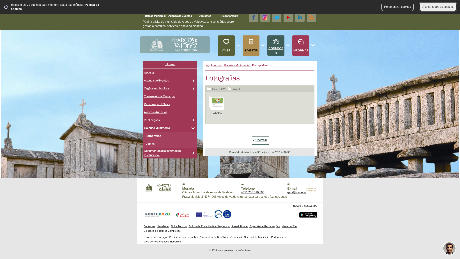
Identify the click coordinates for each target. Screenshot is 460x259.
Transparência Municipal (159, 96)
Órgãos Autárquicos (156, 88)
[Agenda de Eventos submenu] (193, 81)
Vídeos (150, 143)
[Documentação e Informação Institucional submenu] (193, 153)
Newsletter (163, 226)
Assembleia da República (214, 237)
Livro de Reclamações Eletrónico (162, 241)
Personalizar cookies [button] (397, 6)
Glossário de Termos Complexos (162, 230)
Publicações (152, 120)
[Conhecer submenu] (288, 45)
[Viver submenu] (239, 45)
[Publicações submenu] (193, 120)
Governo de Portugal (155, 237)
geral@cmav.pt (296, 192)
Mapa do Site (289, 226)
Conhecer (275, 50)
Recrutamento (229, 16)
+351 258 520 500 (252, 192)
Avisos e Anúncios (155, 112)
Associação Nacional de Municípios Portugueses (258, 237)
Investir (251, 50)
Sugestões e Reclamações (264, 226)
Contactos (205, 16)
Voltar (261, 140)
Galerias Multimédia (157, 128)
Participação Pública (157, 104)
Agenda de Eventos (180, 16)
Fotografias (153, 135)
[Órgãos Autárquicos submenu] (193, 88)
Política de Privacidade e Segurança (209, 226)
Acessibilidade (239, 226)
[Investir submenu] (263, 45)
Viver (226, 50)
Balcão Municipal (155, 16)
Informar (301, 50)
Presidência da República (183, 237)
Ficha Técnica (179, 226)
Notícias (149, 72)
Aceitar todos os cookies (438, 6)
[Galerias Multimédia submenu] (193, 128)
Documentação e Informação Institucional (162, 153)
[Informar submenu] (313, 45)
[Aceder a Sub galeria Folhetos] (216, 103)
